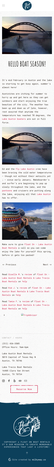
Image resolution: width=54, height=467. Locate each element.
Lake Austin (44, 194)
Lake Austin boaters (14, 118)
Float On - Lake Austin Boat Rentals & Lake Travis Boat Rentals (25, 278)
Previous (10, 264)
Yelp (24, 281)
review (28, 274)
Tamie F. (13, 301)
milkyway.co (39, 459)
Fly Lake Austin (25, 168)
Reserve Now (24, 389)
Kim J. (12, 287)
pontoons (7, 190)
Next (46, 264)
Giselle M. (14, 274)
